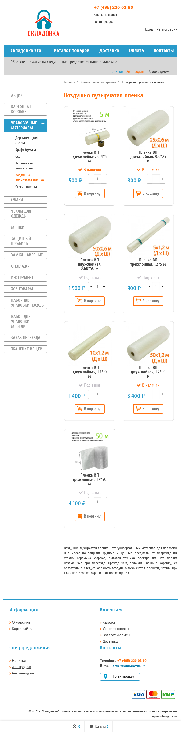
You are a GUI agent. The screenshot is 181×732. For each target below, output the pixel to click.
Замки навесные (27, 255)
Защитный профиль (21, 241)
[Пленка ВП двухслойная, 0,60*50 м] (90, 236)
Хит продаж (135, 71)
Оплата (136, 50)
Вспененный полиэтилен (24, 166)
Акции (17, 95)
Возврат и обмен (116, 635)
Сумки (17, 199)
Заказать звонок (105, 14)
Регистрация (166, 29)
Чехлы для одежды (21, 214)
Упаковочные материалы (98, 82)
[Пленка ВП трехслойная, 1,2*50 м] (90, 451)
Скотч (19, 156)
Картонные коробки (21, 109)
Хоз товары (22, 289)
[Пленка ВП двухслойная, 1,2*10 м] (90, 343)
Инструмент (22, 277)
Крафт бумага (25, 149)
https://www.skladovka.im (16, 17)
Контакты (164, 50)
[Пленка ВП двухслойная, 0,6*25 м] (148, 128)
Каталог (109, 622)
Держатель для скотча (26, 140)
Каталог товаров (72, 50)
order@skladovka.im (128, 666)
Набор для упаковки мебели (20, 321)
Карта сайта (22, 629)
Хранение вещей (26, 349)
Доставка (109, 50)
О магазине (21, 622)
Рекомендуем (158, 71)
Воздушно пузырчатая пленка (29, 177)
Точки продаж (103, 22)
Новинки (116, 71)
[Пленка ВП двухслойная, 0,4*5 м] (90, 128)
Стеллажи (20, 266)
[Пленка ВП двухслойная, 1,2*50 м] (148, 343)
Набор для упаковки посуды (28, 303)
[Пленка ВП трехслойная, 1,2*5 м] (148, 236)
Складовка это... (27, 50)
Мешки (17, 227)
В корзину (92, 193)
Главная (69, 82)
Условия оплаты (116, 629)
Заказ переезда (25, 337)
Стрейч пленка (26, 187)
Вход (149, 29)
